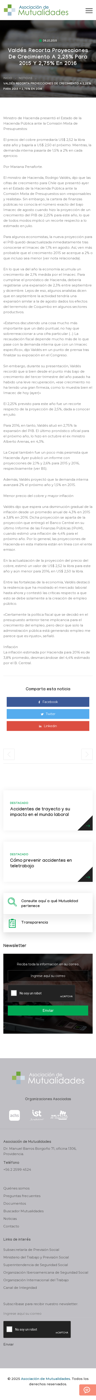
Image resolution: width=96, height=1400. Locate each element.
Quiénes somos (16, 1188)
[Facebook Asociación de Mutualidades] (44, 1392)
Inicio (7, 78)
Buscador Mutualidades (23, 1211)
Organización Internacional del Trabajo (36, 1280)
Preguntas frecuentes (21, 1196)
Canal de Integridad (20, 1287)
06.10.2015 (50, 41)
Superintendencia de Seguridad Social (35, 1265)
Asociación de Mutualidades (45, 1379)
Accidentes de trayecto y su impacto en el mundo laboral (40, 812)
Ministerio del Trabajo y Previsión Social (36, 1257)
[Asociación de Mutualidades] (36, 10)
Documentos (14, 1203)
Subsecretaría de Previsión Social (31, 1250)
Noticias (25, 78)
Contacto (11, 1226)
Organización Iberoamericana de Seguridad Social (45, 1272)
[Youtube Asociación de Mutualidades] (52, 1392)
